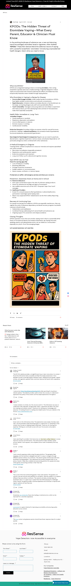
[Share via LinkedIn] (17, 313)
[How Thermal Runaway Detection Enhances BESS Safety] (36, 333)
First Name (6, 548)
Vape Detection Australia (51, 568)
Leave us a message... (9, 563)
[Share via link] (20, 313)
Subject (22, 556)
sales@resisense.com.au (51, 553)
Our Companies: (49, 565)
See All (66, 325)
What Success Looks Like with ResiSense (12, 330)
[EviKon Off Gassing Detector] (58, 333)
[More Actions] (60, 371)
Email (4, 556)
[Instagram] (68, 296)
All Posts (5, 12)
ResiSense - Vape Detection (52, 578)
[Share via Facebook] (10, 313)
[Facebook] (68, 293)
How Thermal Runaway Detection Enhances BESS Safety (35, 342)
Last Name (22, 548)
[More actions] (60, 22)
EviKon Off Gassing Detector (56, 342)
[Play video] (35, 68)
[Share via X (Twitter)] (14, 313)
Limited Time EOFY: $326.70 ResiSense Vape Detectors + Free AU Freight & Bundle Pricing (35, 1)
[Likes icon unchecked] (14, 383)
